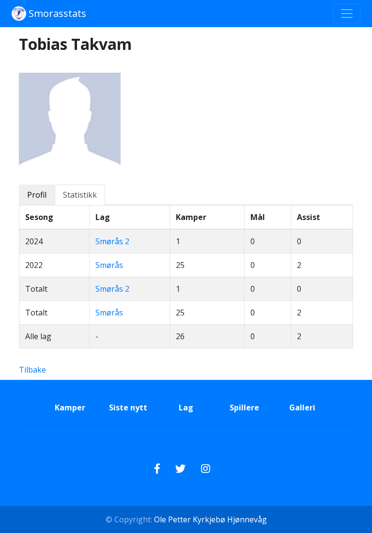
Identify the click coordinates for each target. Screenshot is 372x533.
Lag (186, 407)
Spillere (244, 407)
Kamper (70, 407)
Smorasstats (56, 13)
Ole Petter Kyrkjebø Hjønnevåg (209, 519)
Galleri (302, 407)
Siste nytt (128, 407)
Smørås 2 (112, 241)
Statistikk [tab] (80, 194)
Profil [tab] (36, 194)
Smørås (109, 265)
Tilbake (32, 369)
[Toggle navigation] (346, 13)
